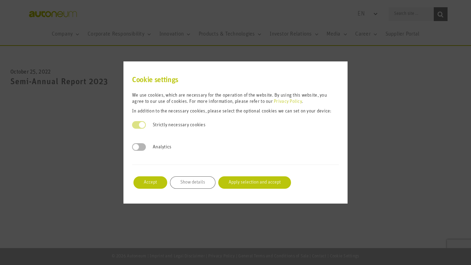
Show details (192, 182)
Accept (150, 182)
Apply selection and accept (255, 182)
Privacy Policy (288, 101)
